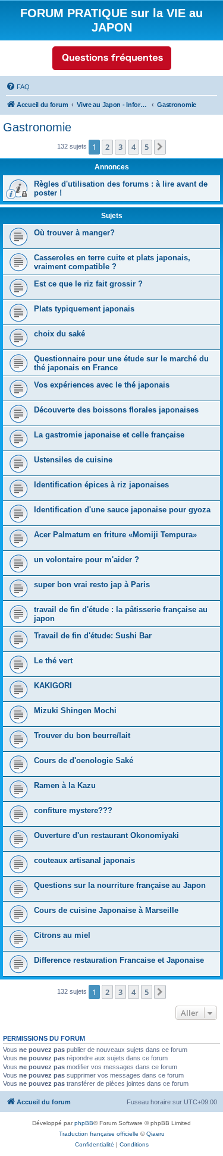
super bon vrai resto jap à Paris (92, 584)
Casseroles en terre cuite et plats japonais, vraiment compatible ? (112, 262)
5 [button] (147, 146)
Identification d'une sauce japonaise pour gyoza (122, 509)
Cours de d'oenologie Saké (83, 760)
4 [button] (133, 146)
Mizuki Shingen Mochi (75, 710)
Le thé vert (53, 660)
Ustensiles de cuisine (73, 459)
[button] (160, 147)
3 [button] (120, 146)
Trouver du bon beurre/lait (82, 735)
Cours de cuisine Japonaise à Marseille (106, 910)
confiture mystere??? (73, 810)
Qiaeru (155, 1133)
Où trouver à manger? (74, 232)
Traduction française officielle (99, 1133)
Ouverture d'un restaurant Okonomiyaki (106, 835)
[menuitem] (18, 87)
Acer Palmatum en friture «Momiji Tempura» (115, 534)
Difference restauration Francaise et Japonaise (119, 960)
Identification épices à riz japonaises (101, 484)
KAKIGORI (53, 685)
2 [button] (107, 146)
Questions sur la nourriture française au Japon (120, 885)
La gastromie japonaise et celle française (109, 434)
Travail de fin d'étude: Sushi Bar (93, 635)
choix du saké (59, 333)
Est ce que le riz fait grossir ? (88, 283)
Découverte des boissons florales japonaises (116, 409)
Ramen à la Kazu (65, 785)
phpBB (83, 1123)
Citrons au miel (62, 935)
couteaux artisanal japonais (84, 860)
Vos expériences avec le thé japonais (101, 384)
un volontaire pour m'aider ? (86, 559)
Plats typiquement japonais (84, 308)
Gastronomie (37, 127)
